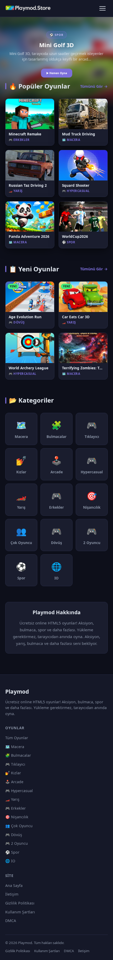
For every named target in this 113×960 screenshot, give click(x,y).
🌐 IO (10, 860)
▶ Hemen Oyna (56, 73)
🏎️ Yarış (12, 799)
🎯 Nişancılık (16, 816)
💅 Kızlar (13, 772)
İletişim (11, 894)
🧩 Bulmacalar (18, 755)
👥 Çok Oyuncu (19, 825)
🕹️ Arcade (14, 781)
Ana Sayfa (14, 885)
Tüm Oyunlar (16, 737)
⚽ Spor (12, 852)
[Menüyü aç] (102, 8)
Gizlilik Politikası (19, 903)
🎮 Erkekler (15, 808)
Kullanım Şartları (20, 911)
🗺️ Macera (14, 746)
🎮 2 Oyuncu (16, 843)
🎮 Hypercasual (19, 790)
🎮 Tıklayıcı (15, 764)
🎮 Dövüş (13, 834)
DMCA (10, 920)
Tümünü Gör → (94, 86)
